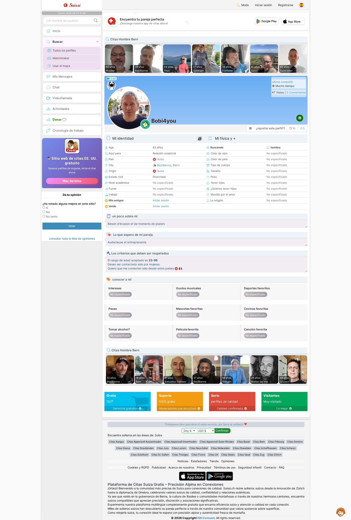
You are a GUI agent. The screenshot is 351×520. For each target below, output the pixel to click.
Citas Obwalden (242, 448)
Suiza (160, 159)
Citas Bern (259, 441)
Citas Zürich (274, 454)
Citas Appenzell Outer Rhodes (217, 441)
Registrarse (285, 5)
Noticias (183, 461)
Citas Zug (258, 454)
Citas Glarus (123, 448)
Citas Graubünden (143, 448)
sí (47, 207)
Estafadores (199, 461)
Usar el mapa (61, 66)
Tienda (214, 461)
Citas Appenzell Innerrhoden (181, 441)
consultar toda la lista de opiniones (72, 238)
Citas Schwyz (288, 448)
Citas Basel (243, 441)
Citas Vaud (244, 454)
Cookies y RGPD (138, 467)
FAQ (281, 467)
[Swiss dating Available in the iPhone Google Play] (219, 473)
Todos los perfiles (64, 50)
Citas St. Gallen (160, 454)
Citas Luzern (179, 448)
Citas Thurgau (180, 454)
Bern (176, 165)
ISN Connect (205, 518)
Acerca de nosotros (181, 467)
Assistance (341, 512)
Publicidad (159, 467)
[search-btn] (95, 20)
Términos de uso (224, 467)
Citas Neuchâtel (199, 448)
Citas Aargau (116, 441)
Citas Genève (295, 441)
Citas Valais (228, 454)
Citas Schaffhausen (265, 448)
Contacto (270, 467)
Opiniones (227, 461)
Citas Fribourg (276, 441)
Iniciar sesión (263, 5)
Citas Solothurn (139, 454)
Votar (71, 226)
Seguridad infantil (249, 467)
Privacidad (204, 467)
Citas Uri (213, 454)
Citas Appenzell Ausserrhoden (144, 441)
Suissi (74, 5)
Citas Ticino (198, 454)
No (48, 212)
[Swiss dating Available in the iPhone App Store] (192, 473)
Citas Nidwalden (220, 448)
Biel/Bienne (164, 165)
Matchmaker (61, 58)
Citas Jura (163, 448)
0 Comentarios (296, 92)
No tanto (51, 216)
